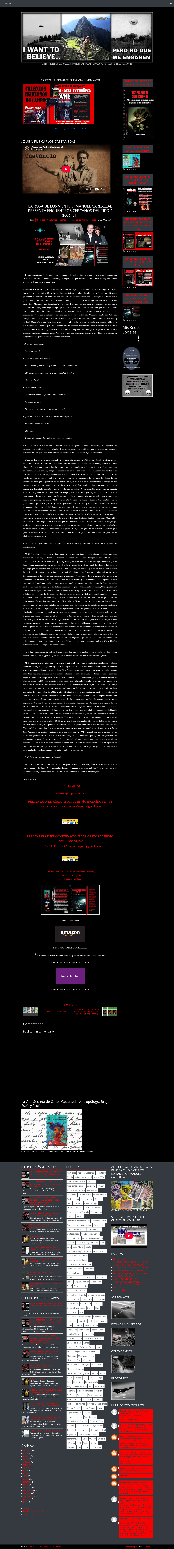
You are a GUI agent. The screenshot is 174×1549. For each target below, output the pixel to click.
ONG (85, 1377)
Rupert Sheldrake (74, 1412)
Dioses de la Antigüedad (92, 1238)
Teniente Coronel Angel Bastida (89, 1425)
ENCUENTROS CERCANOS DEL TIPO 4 (70, 962)
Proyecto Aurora (95, 1395)
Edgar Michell (78, 1247)
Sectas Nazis (72, 1421)
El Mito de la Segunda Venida (79, 1251)
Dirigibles (71, 1242)
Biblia (69, 1203)
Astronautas (92, 1190)
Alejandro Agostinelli (83, 1177)
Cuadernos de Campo (57, 220)
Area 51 (101, 1186)
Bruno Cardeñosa (74, 1207)
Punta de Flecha (74, 1399)
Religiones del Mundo (76, 1404)
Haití (97, 1308)
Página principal (120, 1259)
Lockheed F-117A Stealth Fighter (80, 1347)
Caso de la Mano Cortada (78, 1212)
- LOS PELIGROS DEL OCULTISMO (128, 1282)
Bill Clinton (78, 1203)
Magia (99, 1347)
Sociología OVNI (97, 1421)
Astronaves (72, 1194)
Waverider (71, 1447)
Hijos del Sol (72, 1312)
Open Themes (146, 1547)
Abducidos (41, 220)
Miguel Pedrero (73, 1364)
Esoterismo (101, 1277)
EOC (69, 1247)
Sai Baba (87, 1412)
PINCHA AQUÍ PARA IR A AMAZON (70, 128)
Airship (70, 1177)
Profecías (71, 1395)
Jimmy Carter (84, 1329)
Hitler (81, 1312)
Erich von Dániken (74, 1273)
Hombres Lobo (99, 1316)
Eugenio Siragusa (81, 1281)
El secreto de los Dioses (77, 1260)
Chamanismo (96, 1212)
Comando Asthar (99, 1220)
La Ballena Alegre (74, 1338)
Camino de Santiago (92, 1207)
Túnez (84, 1438)
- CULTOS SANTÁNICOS (123, 1276)
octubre (26, 1462)
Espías (69, 1281)
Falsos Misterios (81, 1286)
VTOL (79, 1443)
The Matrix (95, 1430)
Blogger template (131, 1547)
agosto (26, 1467)
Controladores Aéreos (76, 1229)
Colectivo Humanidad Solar (78, 1220)
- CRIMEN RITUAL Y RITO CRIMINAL (129, 1270)
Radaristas (87, 1399)
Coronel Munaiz (94, 1229)
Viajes (85, 1443)
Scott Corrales (90, 1417)
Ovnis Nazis (78, 1382)
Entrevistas (89, 1268)
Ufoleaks (101, 1438)
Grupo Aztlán (99, 1299)
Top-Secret (71, 1434)
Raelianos (98, 1399)
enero (26, 1459)
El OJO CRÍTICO (99, 1251)
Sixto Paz (84, 1421)
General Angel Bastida (76, 1295)
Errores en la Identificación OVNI (81, 1277)
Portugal (98, 1390)
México (94, 1373)
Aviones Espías (85, 1194)
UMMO (92, 1438)
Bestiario (98, 1199)
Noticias (77, 1377)
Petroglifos (99, 1386)
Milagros (85, 1364)
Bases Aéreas (87, 1199)
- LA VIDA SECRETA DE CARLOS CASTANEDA (132, 1267)
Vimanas (93, 1443)
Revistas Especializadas (97, 1404)
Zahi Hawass (95, 1447)
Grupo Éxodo (72, 1303)
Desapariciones (73, 1238)
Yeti (79, 1447)
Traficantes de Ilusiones (88, 1434)
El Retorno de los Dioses (77, 1255)
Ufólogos (71, 1443)
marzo (26, 1479)
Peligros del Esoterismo (77, 1386)
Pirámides (71, 1390)
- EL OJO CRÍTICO (120, 1290)
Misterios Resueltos (75, 1369)
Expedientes (96, 1281)
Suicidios (70, 1425)
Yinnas (85, 1447)
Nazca (102, 1373)
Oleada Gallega (95, 1377)
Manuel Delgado (74, 1351)
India (91, 1321)
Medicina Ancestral (86, 1356)
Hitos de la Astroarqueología (79, 1316)
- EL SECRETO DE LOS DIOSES (126, 1284)
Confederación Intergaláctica (79, 1225)
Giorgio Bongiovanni (96, 1295)
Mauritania (71, 1356)
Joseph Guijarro (98, 1329)
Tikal (104, 1430)
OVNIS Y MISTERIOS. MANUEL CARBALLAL (44, 1547)
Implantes (83, 1321)
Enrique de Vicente (75, 1268)
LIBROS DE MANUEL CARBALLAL (70, 947)
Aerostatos (101, 1173)
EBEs (102, 1242)
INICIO (8, 3)
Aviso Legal (28, 1514)
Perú (91, 1386)
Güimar (90, 1308)
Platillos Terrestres (85, 1390)
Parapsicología (91, 1382)
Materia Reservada (91, 1351)
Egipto (88, 1247)
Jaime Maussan (91, 1325)
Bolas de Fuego (90, 1203)
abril (25, 1476)
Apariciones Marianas (76, 1186)
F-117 (69, 1286)
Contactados (98, 1225)
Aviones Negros (100, 1194)
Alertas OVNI (99, 1177)
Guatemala (97, 1303)
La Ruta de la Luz (74, 1342)
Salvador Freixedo (74, 1417)
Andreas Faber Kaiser (76, 1181)
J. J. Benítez (78, 1325)
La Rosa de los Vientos (78, 220)
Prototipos (81, 1395)
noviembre (28, 1490)
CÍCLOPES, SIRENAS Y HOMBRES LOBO (53, 1012)
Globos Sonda (73, 1299)
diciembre (27, 1450)
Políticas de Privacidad (33, 1511)
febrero (26, 1456)
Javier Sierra (72, 1329)
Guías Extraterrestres (76, 1308)
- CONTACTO (119, 1287)
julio (25, 1470)
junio (25, 1453)
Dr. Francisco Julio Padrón (87, 1242)
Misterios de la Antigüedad (78, 1373)
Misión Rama (96, 1364)
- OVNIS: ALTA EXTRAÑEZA (125, 1279)
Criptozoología (73, 1234)
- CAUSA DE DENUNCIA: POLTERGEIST (130, 1273)
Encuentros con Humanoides (79, 1264)
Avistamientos (73, 1199)
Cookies (26, 1508)
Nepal (69, 1377)
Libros (93, 220)
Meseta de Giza (73, 1360)
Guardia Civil (85, 1303)
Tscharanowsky (73, 1438)
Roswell (100, 1408)
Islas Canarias (101, 1321)
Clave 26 (70, 1216)
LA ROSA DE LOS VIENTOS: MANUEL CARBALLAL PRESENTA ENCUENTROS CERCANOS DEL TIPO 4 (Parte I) (87, 1011)
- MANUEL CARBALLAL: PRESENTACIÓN (130, 1262)
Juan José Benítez (74, 1334)
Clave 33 (79, 1216)
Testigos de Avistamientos (78, 1430)
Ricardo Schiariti (73, 1408)
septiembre (28, 1464)
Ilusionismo (72, 1321)
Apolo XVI (91, 1186)
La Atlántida (89, 1334)
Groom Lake (86, 1299)
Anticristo (91, 1181)
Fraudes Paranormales (76, 1290)
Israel (69, 1325)
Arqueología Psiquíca (76, 1190)
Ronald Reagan (89, 1408)
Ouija (69, 1382)
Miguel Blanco (88, 1360)
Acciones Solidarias (86, 1173)
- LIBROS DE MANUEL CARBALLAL (128, 1264)
